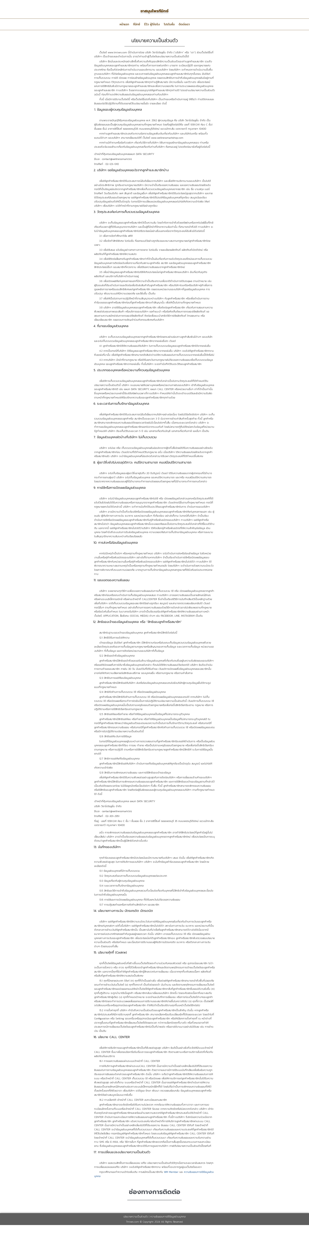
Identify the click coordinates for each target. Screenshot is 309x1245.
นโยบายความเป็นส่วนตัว (135, 1216)
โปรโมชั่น (169, 24)
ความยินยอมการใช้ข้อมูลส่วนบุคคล (168, 1216)
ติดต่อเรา (184, 24)
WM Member (171, 1172)
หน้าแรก (124, 24)
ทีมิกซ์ (136, 24)
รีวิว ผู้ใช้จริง (152, 24)
